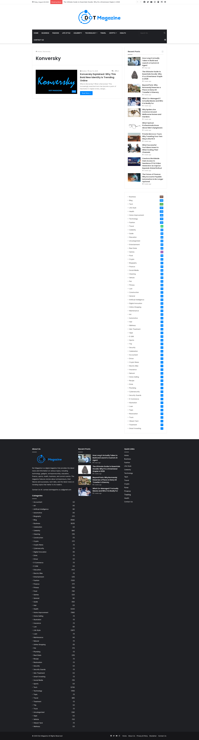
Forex (126, 487)
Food (131, 255)
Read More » (86, 93)
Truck (131, 417)
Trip (130, 344)
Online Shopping (135, 307)
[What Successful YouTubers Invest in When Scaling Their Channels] (134, 148)
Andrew (84, 71)
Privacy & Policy (142, 736)
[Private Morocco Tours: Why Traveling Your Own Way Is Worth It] (134, 137)
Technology (90, 33)
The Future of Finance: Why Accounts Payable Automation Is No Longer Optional (152, 178)
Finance (132, 267)
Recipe (131, 380)
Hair (130, 322)
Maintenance (134, 311)
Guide (131, 233)
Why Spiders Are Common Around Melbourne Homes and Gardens (151, 113)
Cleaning (132, 274)
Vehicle (132, 278)
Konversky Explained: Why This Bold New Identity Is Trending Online (98, 77)
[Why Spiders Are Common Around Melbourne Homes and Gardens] (134, 112)
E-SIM (131, 336)
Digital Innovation (135, 303)
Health (123, 33)
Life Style (66, 33)
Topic (131, 410)
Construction (134, 292)
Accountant (133, 355)
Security (132, 347)
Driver (131, 358)
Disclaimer (153, 736)
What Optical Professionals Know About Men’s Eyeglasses (152, 125)
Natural (132, 373)
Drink (131, 384)
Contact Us (39, 40)
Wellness (132, 325)
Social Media (134, 270)
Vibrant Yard (133, 421)
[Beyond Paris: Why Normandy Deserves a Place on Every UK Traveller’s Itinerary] (134, 88)
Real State (133, 248)
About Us (131, 736)
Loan (131, 406)
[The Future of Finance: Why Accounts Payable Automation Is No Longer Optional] (134, 177)
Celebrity (78, 33)
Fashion (55, 33)
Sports (131, 340)
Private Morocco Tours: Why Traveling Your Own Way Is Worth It (152, 136)
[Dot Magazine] (99, 17)
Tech (131, 204)
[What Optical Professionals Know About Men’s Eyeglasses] (134, 126)
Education (133, 237)
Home (36, 33)
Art (130, 314)
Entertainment (134, 244)
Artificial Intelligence (136, 300)
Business (45, 33)
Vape (131, 333)
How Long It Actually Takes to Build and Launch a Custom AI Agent (150, 62)
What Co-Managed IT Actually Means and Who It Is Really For (152, 100)
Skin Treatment (134, 329)
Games (131, 252)
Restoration (133, 414)
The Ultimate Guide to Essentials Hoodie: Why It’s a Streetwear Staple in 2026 (152, 75)
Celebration (133, 351)
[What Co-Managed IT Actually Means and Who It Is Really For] (134, 101)
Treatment (133, 425)
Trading (127, 495)
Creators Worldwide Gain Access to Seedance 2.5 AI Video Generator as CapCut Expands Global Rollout (152, 163)
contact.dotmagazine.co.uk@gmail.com (57, 490)
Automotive (133, 318)
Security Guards (135, 395)
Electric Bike (133, 366)
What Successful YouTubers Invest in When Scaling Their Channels (150, 148)
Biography (133, 263)
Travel (103, 33)
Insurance (133, 369)
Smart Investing (135, 428)
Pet (130, 281)
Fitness (132, 285)
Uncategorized (134, 241)
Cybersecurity (134, 392)
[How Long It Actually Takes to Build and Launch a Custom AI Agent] (134, 61)
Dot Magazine (43, 736)
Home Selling (134, 377)
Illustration (133, 403)
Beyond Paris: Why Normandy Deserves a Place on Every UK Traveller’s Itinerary (151, 88)
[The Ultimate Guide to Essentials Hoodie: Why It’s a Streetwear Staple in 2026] (134, 74)
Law (130, 289)
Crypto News (134, 362)
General (132, 296)
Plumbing (132, 388)
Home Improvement (136, 215)
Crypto (112, 33)
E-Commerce (134, 399)
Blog (130, 200)
